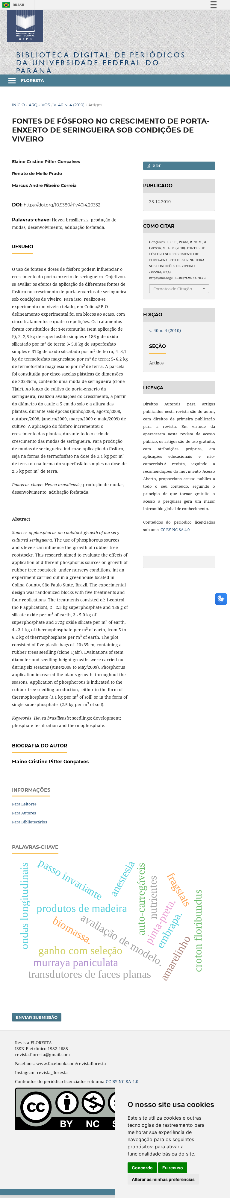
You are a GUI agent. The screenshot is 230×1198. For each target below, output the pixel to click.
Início (18, 104)
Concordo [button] (142, 1167)
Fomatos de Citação (172, 288)
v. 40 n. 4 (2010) (69, 104)
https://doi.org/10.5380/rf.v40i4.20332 (62, 205)
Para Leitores (24, 804)
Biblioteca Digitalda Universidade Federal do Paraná (101, 63)
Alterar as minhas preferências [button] (163, 1179)
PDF (156, 165)
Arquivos (39, 104)
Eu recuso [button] (172, 1167)
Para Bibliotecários (29, 822)
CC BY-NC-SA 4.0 (175, 529)
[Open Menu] (12, 80)
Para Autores (24, 813)
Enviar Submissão (37, 1017)
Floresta (32, 80)
